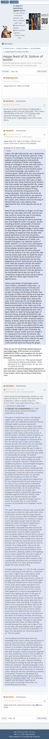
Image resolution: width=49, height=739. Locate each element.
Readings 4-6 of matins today (14, 148)
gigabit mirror (19, 11)
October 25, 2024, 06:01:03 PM (12, 700)
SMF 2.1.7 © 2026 (19, 734)
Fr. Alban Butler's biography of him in (22, 110)
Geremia (10, 101)
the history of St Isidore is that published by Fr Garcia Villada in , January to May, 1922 (23, 675)
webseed (16, 18)
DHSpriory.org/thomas (32, 369)
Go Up (4, 718)
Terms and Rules (23, 732)
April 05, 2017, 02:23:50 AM (11, 104)
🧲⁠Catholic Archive (19, 25)
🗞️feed (15, 23)
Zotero (15, 20)
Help (15, 732)
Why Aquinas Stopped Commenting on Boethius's (25, 361)
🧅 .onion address (18, 13)
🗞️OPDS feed (17, 15)
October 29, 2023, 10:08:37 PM (14, 389)
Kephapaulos (12, 77)
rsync (21, 18)
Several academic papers (18, 355)
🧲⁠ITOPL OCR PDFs (19, 30)
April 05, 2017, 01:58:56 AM (11, 81)
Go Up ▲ (32, 732)
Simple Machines (30, 734)
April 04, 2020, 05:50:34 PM (13, 134)
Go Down (5, 71)
